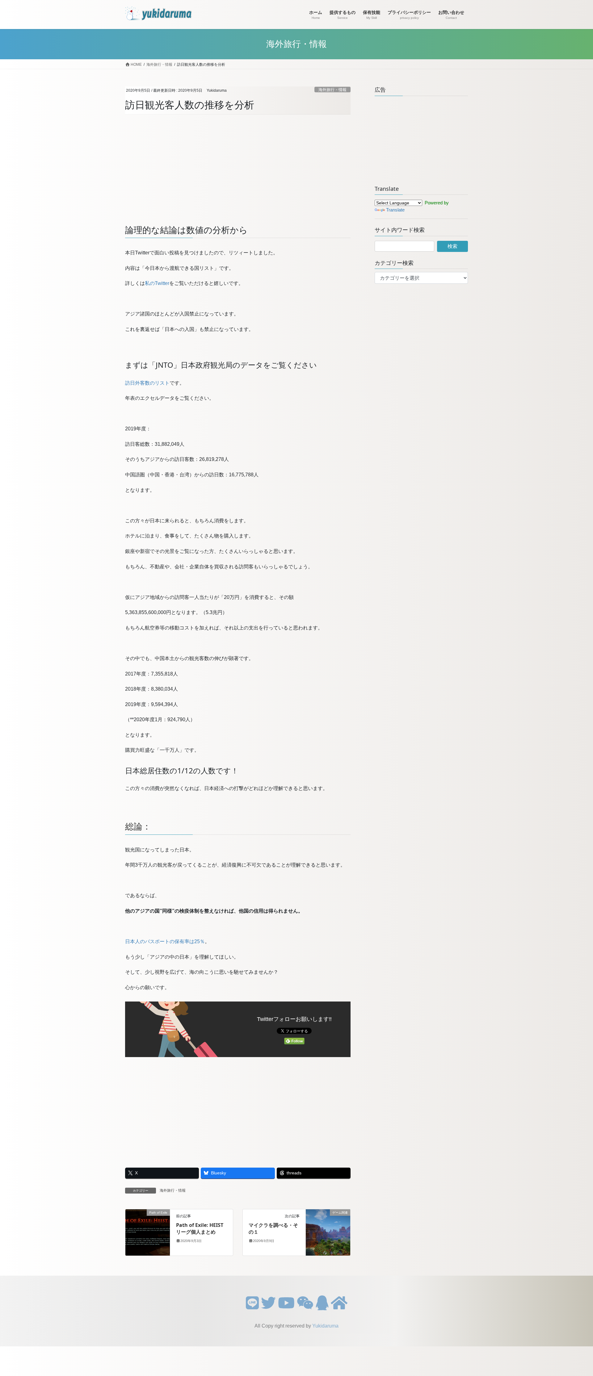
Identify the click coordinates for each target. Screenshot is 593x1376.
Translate (395, 209)
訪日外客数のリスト (147, 383)
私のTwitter (157, 283)
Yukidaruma (325, 1325)
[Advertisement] (238, 168)
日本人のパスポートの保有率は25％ (165, 941)
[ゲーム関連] (328, 1232)
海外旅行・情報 (332, 89)
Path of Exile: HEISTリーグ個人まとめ (199, 1228)
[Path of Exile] (147, 1232)
